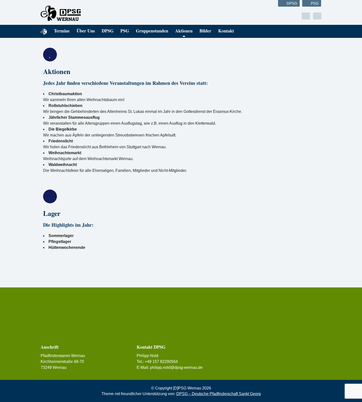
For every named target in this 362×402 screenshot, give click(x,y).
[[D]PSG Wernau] (85, 13)
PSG (315, 3)
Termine (62, 31)
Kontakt (226, 31)
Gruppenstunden (152, 31)
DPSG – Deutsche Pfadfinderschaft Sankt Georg (218, 394)
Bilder (205, 31)
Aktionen (184, 31)
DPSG (292, 3)
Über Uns (86, 31)
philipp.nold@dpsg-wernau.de (176, 367)
